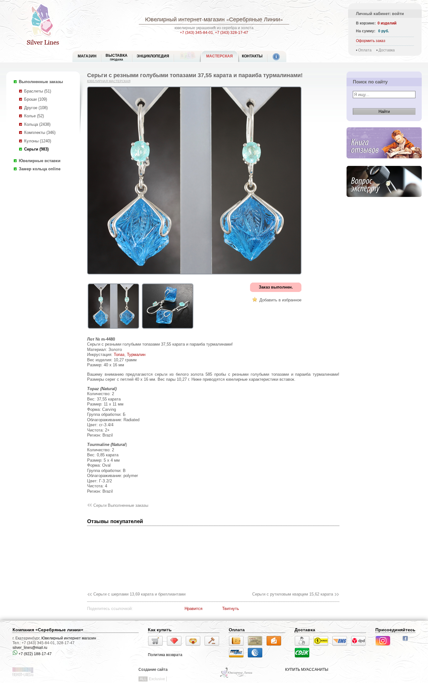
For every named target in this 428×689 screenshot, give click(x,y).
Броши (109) (35, 99)
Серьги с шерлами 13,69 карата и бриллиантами (139, 594)
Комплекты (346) (39, 132)
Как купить (160, 629)
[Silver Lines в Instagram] (384, 646)
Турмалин (136, 354)
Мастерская (219, 56)
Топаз (119, 354)
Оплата (365, 50)
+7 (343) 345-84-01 (196, 32)
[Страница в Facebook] (407, 641)
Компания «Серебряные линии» (48, 629)
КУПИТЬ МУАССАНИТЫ (306, 669)
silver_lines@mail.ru (30, 647)
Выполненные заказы (41, 81)
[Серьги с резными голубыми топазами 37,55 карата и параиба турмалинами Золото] (113, 328)
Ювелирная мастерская (108, 81)
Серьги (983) (36, 149)
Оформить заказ (370, 41)
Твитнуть (230, 608)
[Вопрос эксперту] (384, 201)
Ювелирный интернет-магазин (185, 19)
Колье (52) (34, 116)
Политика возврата (165, 655)
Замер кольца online (39, 169)
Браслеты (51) (37, 91)
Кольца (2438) (37, 124)
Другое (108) (36, 107)
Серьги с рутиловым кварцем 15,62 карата (292, 594)
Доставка (386, 50)
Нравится (193, 608)
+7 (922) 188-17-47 (35, 654)
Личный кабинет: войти (380, 13)
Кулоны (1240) (37, 141)
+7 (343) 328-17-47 (231, 32)
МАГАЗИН (87, 56)
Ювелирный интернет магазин (68, 638)
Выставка (117, 57)
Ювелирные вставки (39, 160)
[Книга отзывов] (384, 163)
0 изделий (387, 23)
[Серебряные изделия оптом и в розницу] (236, 677)
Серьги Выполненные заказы (120, 505)
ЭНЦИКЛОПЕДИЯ (153, 56)
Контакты (252, 56)
